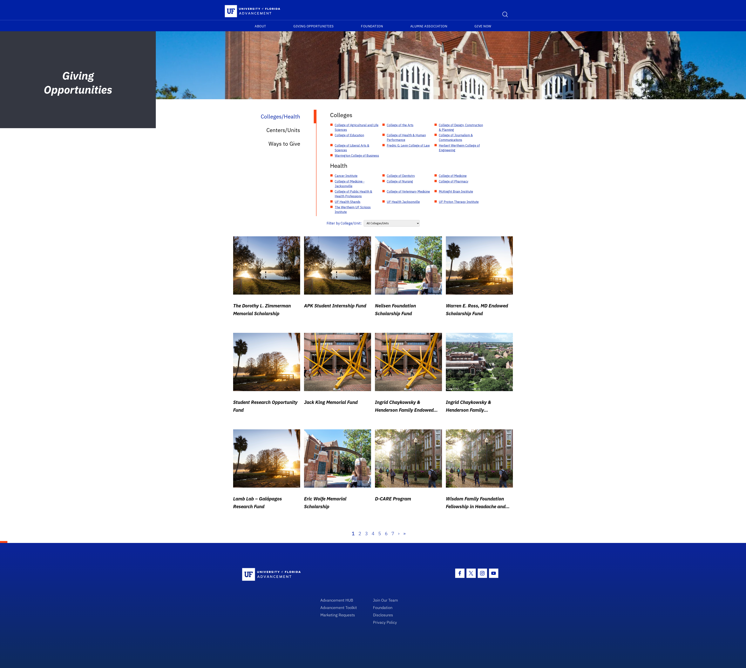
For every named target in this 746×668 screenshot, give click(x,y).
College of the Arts (400, 125)
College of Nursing (400, 181)
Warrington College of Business (357, 155)
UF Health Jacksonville (403, 202)
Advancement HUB (336, 600)
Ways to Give (284, 143)
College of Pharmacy (453, 181)
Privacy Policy (385, 622)
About (260, 26)
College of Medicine (453, 176)
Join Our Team (385, 600)
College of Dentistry (401, 176)
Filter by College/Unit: (344, 223)
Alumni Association (428, 26)
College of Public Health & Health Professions (353, 194)
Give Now (482, 26)
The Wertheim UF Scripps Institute (353, 209)
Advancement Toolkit (338, 607)
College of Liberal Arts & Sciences (352, 148)
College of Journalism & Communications (456, 137)
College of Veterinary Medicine (408, 191)
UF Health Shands (347, 202)
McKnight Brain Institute (456, 191)
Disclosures (383, 615)
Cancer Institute (346, 176)
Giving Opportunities (313, 26)
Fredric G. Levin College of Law (408, 145)
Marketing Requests (337, 615)
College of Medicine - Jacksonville (349, 183)
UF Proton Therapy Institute (459, 202)
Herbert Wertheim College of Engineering (459, 148)
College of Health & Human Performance (406, 137)
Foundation (372, 26)
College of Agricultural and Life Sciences (356, 127)
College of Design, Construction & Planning (461, 127)
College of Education (349, 135)
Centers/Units (283, 130)
